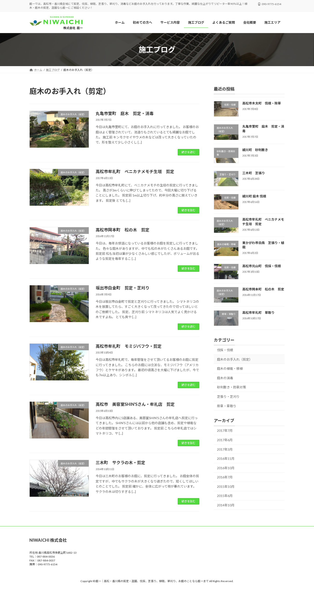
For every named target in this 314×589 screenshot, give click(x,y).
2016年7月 (225, 477)
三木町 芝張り (253, 173)
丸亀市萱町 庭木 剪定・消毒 (125, 113)
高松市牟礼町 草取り (258, 312)
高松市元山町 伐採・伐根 (261, 266)
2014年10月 (225, 505)
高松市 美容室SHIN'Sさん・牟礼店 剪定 (135, 404)
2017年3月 (225, 449)
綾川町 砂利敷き (255, 150)
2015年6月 (225, 496)
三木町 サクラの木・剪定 (120, 462)
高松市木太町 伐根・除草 (261, 103)
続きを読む (188, 152)
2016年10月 (225, 468)
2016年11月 (225, 458)
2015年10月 (225, 486)
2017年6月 (225, 440)
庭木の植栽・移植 (230, 368)
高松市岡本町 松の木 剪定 (122, 229)
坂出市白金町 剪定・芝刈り (122, 287)
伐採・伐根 (225, 350)
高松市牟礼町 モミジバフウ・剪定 (129, 346)
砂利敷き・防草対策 (231, 387)
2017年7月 (225, 431)
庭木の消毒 (225, 378)
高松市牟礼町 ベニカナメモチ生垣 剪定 (135, 171)
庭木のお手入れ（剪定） (234, 359)
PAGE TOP (302, 567)
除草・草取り (226, 406)
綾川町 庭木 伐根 (254, 196)
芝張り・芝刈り (228, 396)
